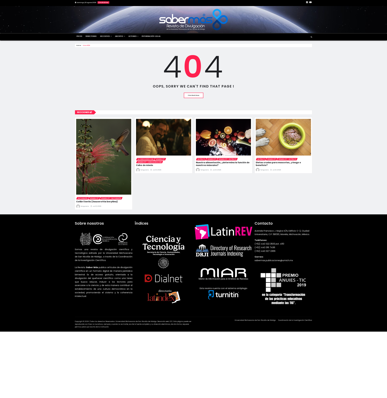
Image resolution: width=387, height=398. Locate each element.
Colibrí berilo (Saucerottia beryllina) (97, 201)
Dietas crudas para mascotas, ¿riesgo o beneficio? (278, 164)
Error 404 (86, 45)
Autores (132, 36)
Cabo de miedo (144, 165)
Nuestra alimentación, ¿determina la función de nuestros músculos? (222, 164)
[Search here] (311, 37)
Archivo (119, 36)
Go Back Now (194, 95)
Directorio (91, 36)
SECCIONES (105, 36)
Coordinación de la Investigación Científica (295, 320)
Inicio (79, 36)
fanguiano (85, 206)
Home (78, 45)
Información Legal (151, 36)
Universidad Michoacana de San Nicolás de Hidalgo (255, 320)
